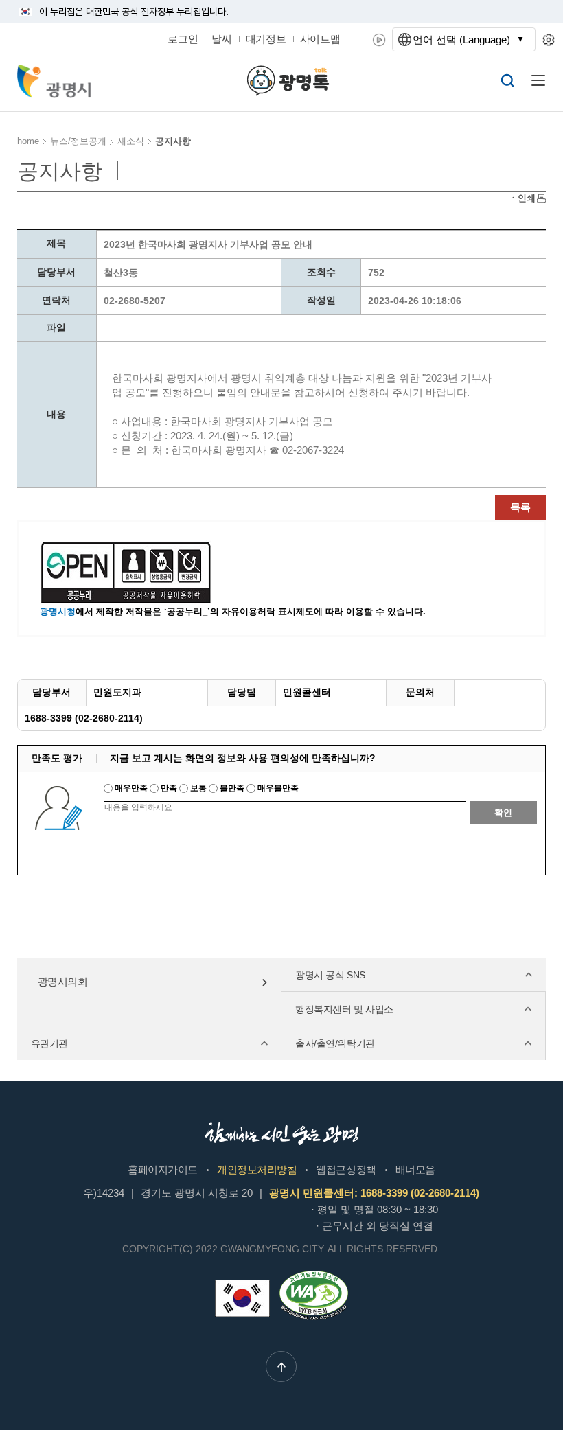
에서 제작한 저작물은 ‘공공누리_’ (125, 611)
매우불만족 (277, 788)
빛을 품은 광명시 (54, 81)
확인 (503, 812)
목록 (520, 507)
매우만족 (131, 788)
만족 (169, 788)
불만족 (232, 788)
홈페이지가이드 (163, 1169)
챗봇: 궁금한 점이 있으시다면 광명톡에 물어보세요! (288, 80)
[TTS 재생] (379, 40)
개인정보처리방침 (257, 1169)
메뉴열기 (538, 80)
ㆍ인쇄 (522, 198)
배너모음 (415, 1169)
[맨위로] (281, 1366)
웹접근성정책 (346, 1169)
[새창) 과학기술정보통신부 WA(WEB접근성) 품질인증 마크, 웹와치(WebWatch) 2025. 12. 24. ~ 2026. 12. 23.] (313, 1276)
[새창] (242, 1298)
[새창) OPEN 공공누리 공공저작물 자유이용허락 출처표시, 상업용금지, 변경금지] (134, 571)
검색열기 (507, 80)
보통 (198, 788)
